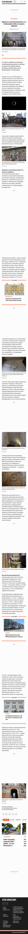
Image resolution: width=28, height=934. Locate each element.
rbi (3, 55)
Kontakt (5, 908)
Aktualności (14, 18)
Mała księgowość (7, 925)
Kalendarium (16, 922)
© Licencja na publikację (7, 806)
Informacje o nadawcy (18, 911)
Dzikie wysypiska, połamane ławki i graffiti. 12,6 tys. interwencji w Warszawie (9, 844)
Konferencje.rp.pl (17, 919)
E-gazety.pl (5, 922)
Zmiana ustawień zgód (18, 908)
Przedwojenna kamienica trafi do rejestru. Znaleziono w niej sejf (13, 717)
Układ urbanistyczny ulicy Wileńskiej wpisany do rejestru (14, 635)
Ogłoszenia (5, 916)
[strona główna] (7, 1)
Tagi (23, 819)
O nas (4, 907)
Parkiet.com (16, 916)
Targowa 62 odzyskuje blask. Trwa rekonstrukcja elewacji (13, 299)
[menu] (24, 1)
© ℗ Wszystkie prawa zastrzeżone (9, 808)
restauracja (8, 296)
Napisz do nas (6, 909)
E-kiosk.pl (5, 921)
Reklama (5, 914)
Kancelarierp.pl (6, 926)
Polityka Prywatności (17, 907)
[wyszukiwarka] (21, 1)
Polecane (12, 819)
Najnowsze (18, 819)
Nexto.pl (5, 923)
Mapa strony (16, 921)
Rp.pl (14, 914)
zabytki (7, 633)
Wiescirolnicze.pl (17, 917)
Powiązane (6, 819)
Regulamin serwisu (17, 909)
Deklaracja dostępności (18, 912)
